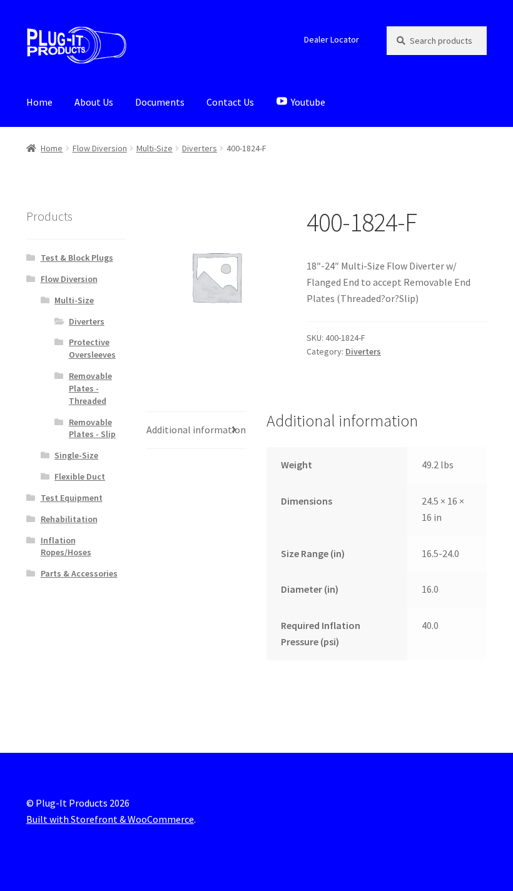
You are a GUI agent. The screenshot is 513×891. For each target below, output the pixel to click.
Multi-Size (154, 148)
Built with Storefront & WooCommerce (110, 819)
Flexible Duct (79, 476)
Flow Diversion (100, 148)
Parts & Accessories (79, 573)
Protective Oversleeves (92, 348)
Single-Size (76, 455)
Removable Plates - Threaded (90, 388)
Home (39, 102)
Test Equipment (72, 497)
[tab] (196, 430)
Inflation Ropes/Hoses (66, 546)
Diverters (199, 148)
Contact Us (230, 102)
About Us (93, 102)
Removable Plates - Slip (92, 428)
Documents (160, 102)
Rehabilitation (69, 519)
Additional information (196, 429)
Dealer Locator (331, 39)
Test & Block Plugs (77, 257)
